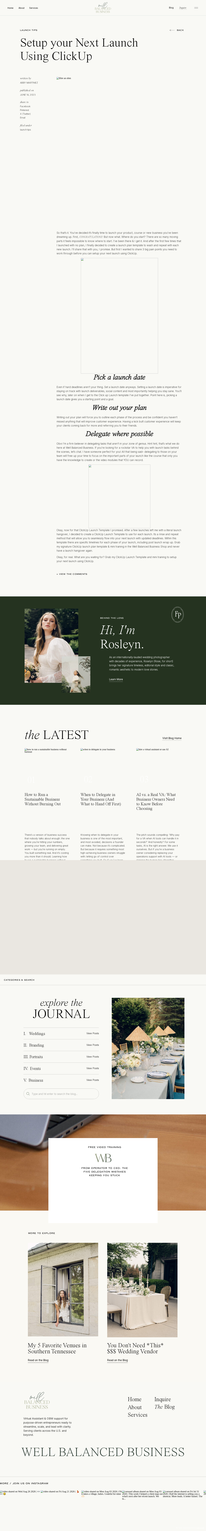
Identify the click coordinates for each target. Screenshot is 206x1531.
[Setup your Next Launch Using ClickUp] (148, 1048)
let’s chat (76, 451)
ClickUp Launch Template (94, 530)
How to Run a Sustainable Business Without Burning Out (43, 799)
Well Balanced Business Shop (149, 546)
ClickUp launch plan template (89, 546)
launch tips (28, 30)
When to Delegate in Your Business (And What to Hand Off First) (101, 799)
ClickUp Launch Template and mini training (141, 557)
